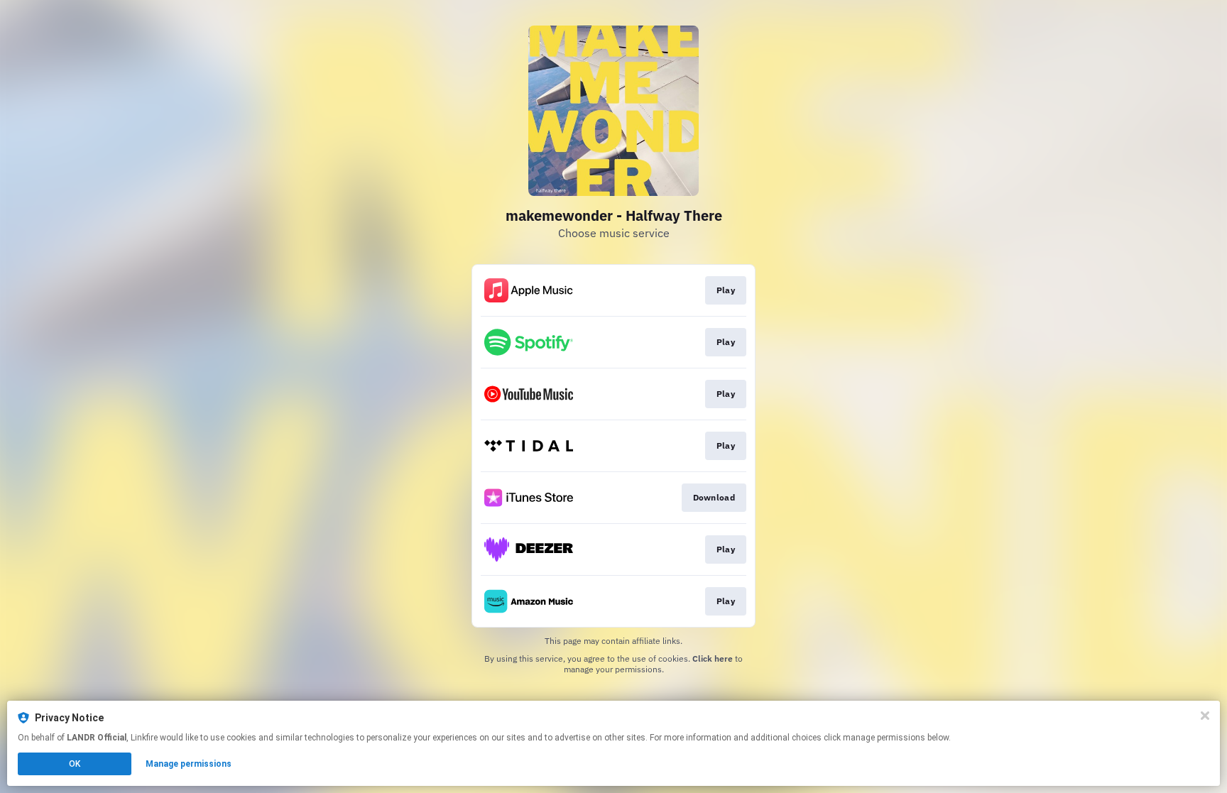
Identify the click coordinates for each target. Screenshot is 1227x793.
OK (74, 764)
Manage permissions (188, 764)
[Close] (1205, 715)
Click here (712, 658)
